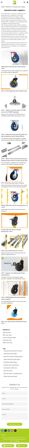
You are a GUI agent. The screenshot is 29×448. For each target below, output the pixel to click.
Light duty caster (7, 332)
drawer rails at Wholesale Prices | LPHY (12, 250)
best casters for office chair (10, 367)
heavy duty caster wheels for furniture (13, 350)
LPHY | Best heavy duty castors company (12, 183)
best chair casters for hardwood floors (13, 373)
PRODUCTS (9, 6)
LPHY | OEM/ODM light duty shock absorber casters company (13, 298)
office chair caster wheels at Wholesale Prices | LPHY (14, 322)
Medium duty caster (7, 342)
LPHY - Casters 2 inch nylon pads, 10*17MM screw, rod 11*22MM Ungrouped (13, 111)
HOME (2, 6)
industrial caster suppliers (19, 6)
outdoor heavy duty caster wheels (12, 359)
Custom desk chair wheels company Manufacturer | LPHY (11, 230)
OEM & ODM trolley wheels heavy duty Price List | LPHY (14, 206)
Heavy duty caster (7, 340)
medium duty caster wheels (10, 376)
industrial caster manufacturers (11, 365)
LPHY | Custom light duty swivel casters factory (14, 91)
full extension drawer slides (10, 353)
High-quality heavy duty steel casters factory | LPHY (13, 67)
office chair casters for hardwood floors (13, 356)
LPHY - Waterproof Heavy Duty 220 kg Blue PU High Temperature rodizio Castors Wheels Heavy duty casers (14, 135)
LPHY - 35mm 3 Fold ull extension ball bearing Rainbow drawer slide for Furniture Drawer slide (14, 159)
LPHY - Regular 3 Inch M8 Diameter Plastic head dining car (13, 274)
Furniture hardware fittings (9, 337)
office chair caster (8, 370)
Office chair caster (7, 335)
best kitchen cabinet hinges (10, 362)
